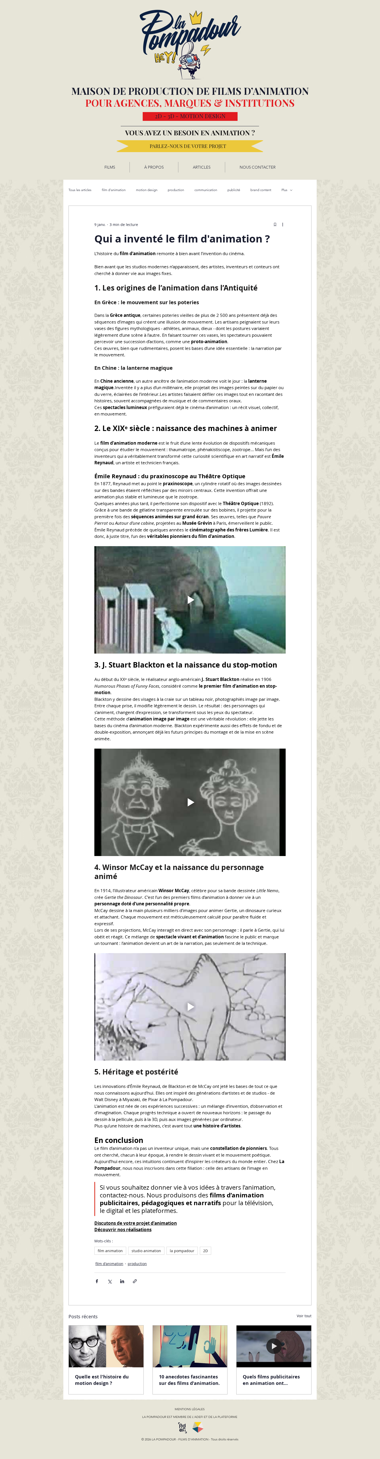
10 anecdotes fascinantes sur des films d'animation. (189, 1380)
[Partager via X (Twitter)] (109, 1281)
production (176, 190)
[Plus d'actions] (282, 224)
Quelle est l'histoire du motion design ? (102, 1380)
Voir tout (304, 1315)
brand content (260, 190)
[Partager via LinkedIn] (122, 1281)
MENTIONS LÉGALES (190, 1409)
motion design (146, 190)
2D (205, 1250)
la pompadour (182, 1250)
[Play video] (190, 600)
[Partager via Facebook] (96, 1281)
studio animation (146, 1250)
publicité (233, 190)
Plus (284, 190)
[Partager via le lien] (134, 1281)
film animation (110, 1250)
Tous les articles (80, 190)
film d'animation (114, 190)
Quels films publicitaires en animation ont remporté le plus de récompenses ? (271, 1380)
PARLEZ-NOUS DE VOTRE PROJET (188, 146)
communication (205, 190)
